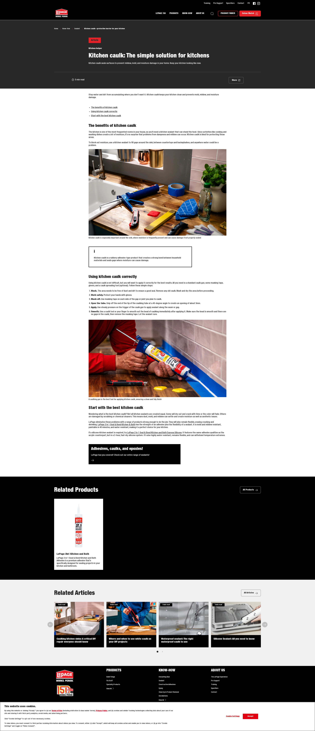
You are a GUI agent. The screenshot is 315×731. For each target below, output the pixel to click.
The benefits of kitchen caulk (104, 108)
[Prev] (50, 624)
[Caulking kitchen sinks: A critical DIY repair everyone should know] (79, 624)
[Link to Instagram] (258, 3)
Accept (250, 716)
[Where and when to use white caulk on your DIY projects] (131, 624)
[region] (157, 716)
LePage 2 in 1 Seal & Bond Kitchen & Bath (116, 425)
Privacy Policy (101, 711)
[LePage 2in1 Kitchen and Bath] (78, 534)
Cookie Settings (233, 716)
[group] (157, 629)
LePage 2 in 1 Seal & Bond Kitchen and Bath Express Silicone (154, 433)
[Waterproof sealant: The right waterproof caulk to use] (184, 624)
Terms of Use (57, 711)
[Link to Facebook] (254, 3)
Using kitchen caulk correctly (104, 112)
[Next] (264, 624)
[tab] (157, 652)
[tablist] (157, 651)
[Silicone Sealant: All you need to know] (236, 624)
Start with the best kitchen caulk (106, 116)
